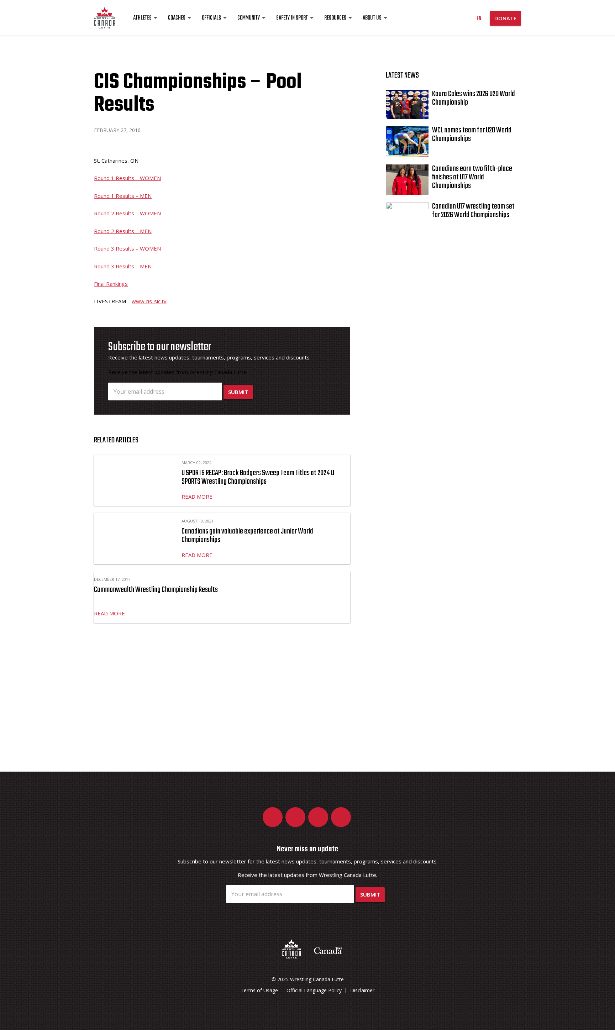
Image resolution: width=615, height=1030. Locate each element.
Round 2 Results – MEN (123, 231)
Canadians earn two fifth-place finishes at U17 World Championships (472, 177)
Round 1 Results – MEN (123, 195)
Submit (238, 391)
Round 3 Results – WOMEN (127, 248)
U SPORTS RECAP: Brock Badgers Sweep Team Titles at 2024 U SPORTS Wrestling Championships (258, 477)
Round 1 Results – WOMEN (127, 178)
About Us (372, 18)
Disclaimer (362, 990)
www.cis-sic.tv (149, 301)
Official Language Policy (314, 990)
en (479, 18)
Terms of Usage (259, 990)
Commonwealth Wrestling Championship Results (156, 590)
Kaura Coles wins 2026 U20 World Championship (473, 98)
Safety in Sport (292, 18)
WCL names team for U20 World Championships (471, 134)
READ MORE (197, 496)
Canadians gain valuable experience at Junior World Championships (247, 535)
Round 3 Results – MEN (123, 266)
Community (248, 18)
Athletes (142, 18)
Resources (335, 18)
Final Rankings (111, 283)
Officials (211, 18)
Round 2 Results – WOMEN (127, 213)
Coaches (176, 18)
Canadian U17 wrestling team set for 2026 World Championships (473, 210)
